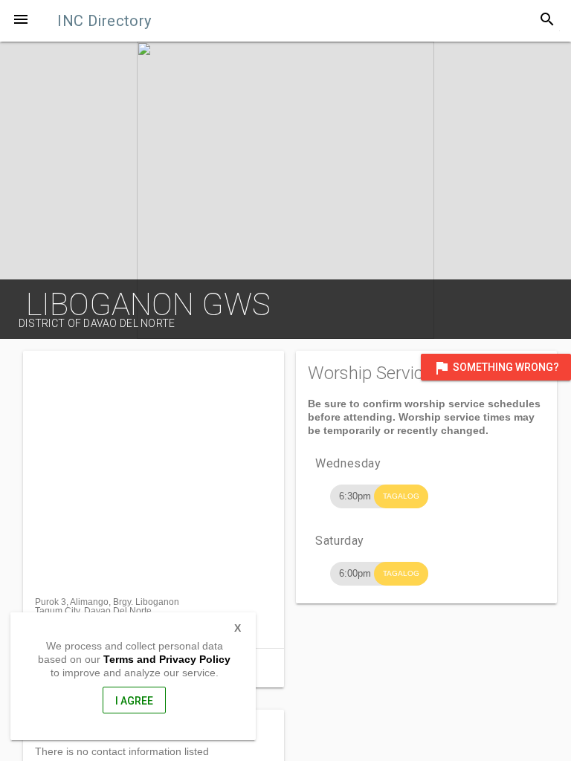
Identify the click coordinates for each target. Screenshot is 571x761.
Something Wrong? (496, 368)
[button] (21, 21)
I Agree (134, 701)
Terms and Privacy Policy (166, 659)
